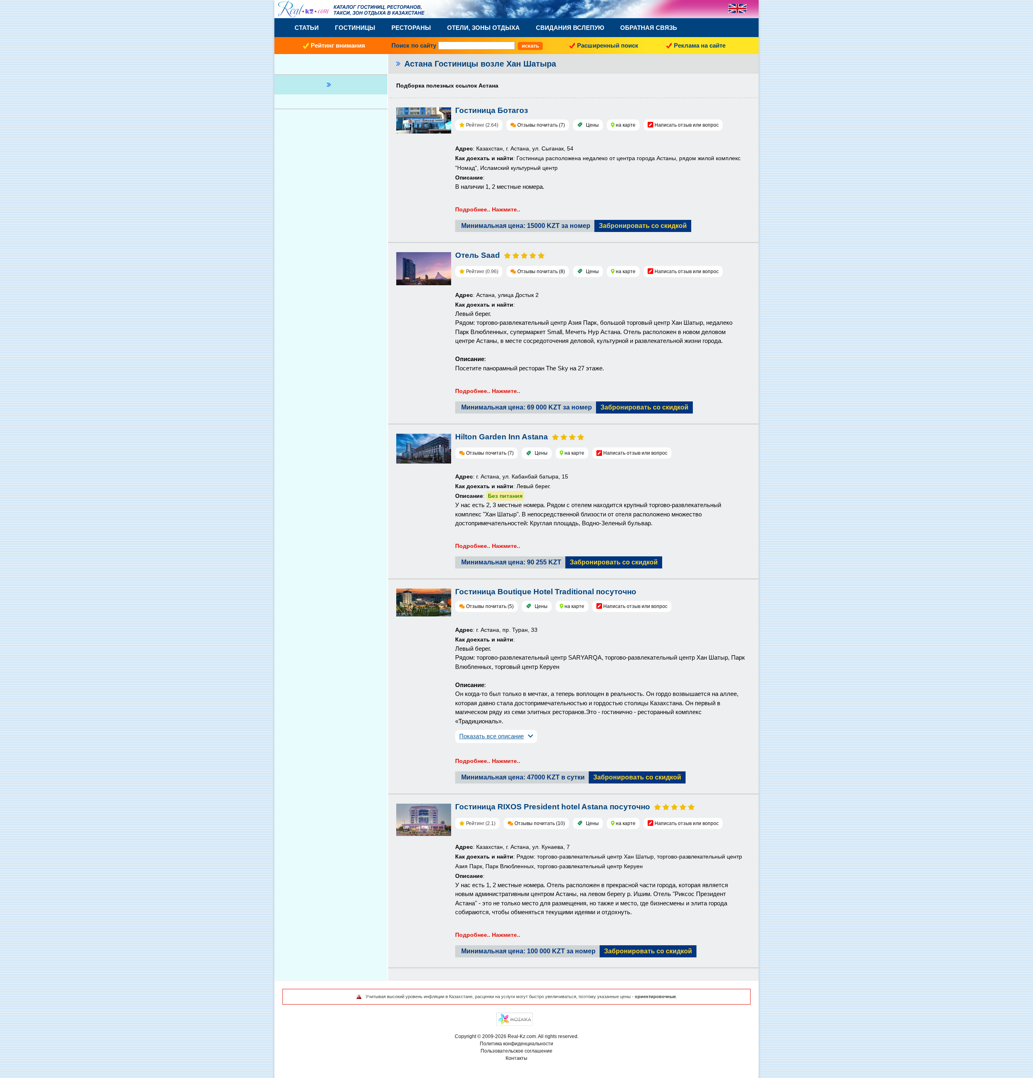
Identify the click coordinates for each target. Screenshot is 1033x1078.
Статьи (307, 27)
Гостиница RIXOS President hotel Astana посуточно (552, 806)
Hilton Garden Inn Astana (501, 436)
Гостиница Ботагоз (491, 110)
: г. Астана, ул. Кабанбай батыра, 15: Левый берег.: (511, 486)
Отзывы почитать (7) (541, 125)
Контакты (516, 1058)
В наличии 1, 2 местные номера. (499, 186)
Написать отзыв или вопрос (687, 125)
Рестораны (411, 27)
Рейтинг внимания (338, 45)
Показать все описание (491, 736)
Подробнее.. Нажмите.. (487, 209)
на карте (626, 125)
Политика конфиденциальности (516, 1044)
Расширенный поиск (607, 45)
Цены (592, 125)
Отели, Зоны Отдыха (483, 27)
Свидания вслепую (570, 27)
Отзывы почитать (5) (490, 606)
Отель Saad (477, 255)
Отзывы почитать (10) (539, 823)
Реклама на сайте (700, 45)
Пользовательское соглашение (516, 1051)
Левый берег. (473, 313)
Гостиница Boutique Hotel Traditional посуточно (545, 591)
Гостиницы (355, 27)
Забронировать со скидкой (643, 225)
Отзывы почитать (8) (541, 271)
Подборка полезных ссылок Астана (447, 85)
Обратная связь (648, 27)
